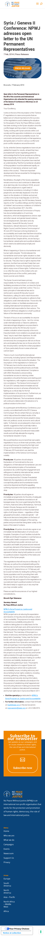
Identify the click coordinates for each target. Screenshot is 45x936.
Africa (6, 911)
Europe (7, 878)
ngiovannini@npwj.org (16, 708)
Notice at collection (12, 933)
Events (7, 849)
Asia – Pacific (9, 897)
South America (7, 884)
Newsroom (9, 853)
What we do (9, 840)
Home (6, 831)
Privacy (7, 862)
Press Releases (22, 54)
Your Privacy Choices (19, 928)
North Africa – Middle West (9, 904)
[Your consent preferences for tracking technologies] (41, 931)
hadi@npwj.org (14, 705)
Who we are (9, 835)
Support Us (9, 858)
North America (7, 891)
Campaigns (9, 844)
